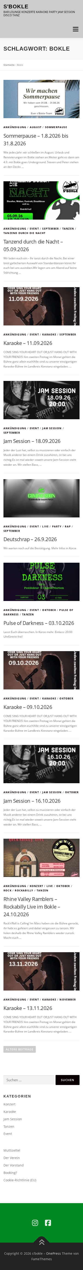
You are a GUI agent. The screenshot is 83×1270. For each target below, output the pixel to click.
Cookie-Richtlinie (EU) (19, 1180)
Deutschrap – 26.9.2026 (30, 539)
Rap (68, 526)
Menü (75, 29)
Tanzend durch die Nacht (24, 233)
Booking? (10, 1172)
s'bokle (15, 6)
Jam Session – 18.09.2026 (32, 440)
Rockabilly (24, 890)
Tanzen (68, 228)
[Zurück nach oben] (41, 1242)
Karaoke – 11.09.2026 (27, 342)
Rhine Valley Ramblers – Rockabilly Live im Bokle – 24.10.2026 (31, 906)
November (67, 999)
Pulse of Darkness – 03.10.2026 (38, 622)
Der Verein (11, 1158)
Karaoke (49, 334)
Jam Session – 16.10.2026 (32, 800)
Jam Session (52, 428)
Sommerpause (56, 127)
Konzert (36, 886)
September (50, 228)
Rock (7, 890)
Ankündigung (14, 127)
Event (34, 228)
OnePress (53, 1253)
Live (45, 526)
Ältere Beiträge (19, 1049)
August (36, 127)
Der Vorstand (13, 1165)
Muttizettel (11, 1150)
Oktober (49, 610)
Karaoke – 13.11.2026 (27, 1007)
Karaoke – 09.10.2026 (27, 706)
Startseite (9, 64)
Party (57, 526)
